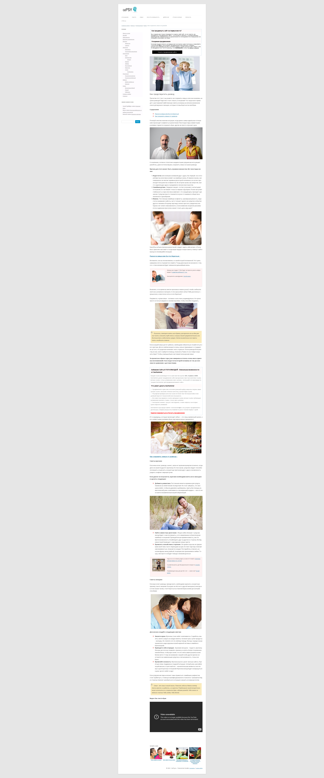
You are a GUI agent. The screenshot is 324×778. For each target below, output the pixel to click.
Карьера (127, 84)
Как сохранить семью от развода (166, 116)
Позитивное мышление (131, 51)
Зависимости (126, 37)
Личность (188, 17)
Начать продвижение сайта (167, 52)
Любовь (127, 63)
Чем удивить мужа (156, 760)
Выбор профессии (129, 82)
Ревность (127, 67)
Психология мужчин (130, 76)
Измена (127, 61)
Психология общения (130, 78)
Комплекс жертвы (136, 114)
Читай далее (187, 276)
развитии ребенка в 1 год (179, 272)
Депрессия (166, 17)
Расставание (128, 65)
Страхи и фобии (177, 17)
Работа (134, 17)
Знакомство (128, 57)
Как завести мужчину (169, 760)
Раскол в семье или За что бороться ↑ (165, 256)
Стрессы (124, 21)
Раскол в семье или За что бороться (167, 114)
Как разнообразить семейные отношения (182, 760)
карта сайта (199, 768)
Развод (127, 90)
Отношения (125, 17)
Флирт (129, 59)
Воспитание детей (130, 88)
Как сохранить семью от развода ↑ (164, 457)
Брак (145, 25)
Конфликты (130, 72)
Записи (133, 25)
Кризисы (125, 41)
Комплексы (127, 49)
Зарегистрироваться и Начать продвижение (168, 413)
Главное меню (126, 25)
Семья (141, 17)
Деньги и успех (126, 33)
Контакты (192, 768)
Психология (126, 74)
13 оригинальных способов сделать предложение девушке (195, 761)
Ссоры (126, 70)
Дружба (125, 35)
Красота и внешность (153, 17)
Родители (127, 92)
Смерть (127, 45)
